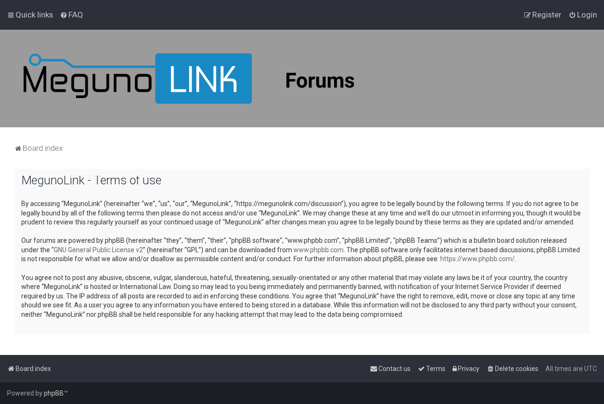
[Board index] (189, 78)
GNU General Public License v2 (98, 250)
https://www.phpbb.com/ (477, 259)
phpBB (54, 393)
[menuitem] (71, 14)
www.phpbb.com (319, 250)
